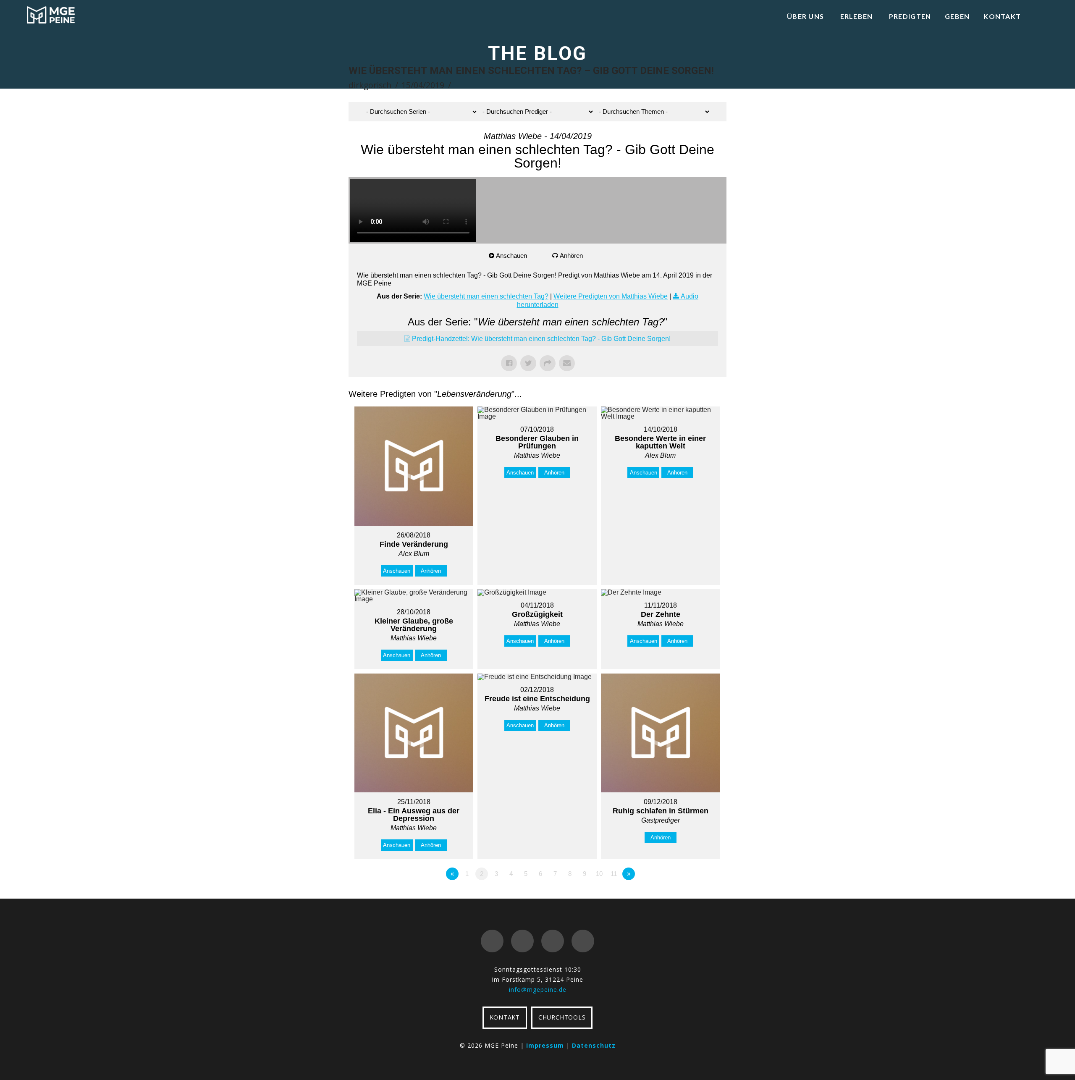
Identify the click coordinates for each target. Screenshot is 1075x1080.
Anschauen (511, 255)
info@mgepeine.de (537, 989)
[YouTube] (552, 941)
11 (614, 873)
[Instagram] (583, 941)
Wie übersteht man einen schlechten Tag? (486, 296)
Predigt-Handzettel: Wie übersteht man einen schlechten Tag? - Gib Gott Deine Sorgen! (541, 338)
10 (599, 873)
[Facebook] (492, 941)
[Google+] (522, 941)
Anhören (571, 255)
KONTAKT (505, 1017)
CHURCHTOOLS (561, 1017)
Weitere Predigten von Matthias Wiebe (610, 296)
